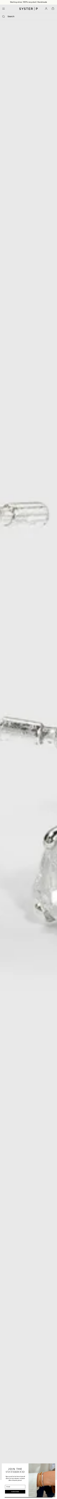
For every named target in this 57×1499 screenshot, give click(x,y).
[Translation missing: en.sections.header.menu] (2, 9)
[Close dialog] (53, 1465)
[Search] (3, 16)
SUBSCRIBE (15, 1491)
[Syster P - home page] (28, 8)
